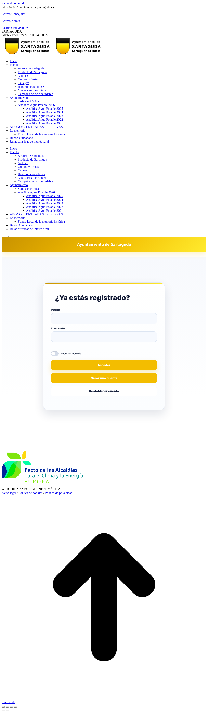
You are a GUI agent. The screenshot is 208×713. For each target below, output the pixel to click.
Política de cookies (30, 493)
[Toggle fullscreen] (11, 707)
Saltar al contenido (13, 3)
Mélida (138, 446)
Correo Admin (11, 21)
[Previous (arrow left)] (3, 710)
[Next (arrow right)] (7, 710)
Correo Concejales (13, 14)
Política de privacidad (59, 493)
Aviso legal (9, 493)
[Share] (7, 707)
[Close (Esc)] (3, 707)
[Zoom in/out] (15, 707)
